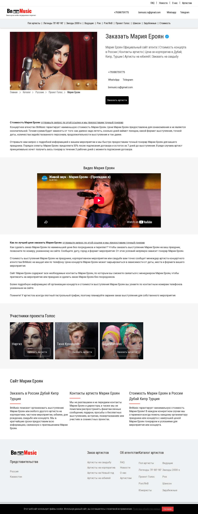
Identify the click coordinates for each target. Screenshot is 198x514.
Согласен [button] (168, 509)
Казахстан (16, 476)
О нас (175, 3)
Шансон (137, 23)
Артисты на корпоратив (101, 467)
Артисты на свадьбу (99, 462)
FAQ (152, 3)
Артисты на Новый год (100, 472)
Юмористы (145, 490)
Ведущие (89, 23)
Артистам (187, 3)
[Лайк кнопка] (87, 38)
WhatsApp (114, 79)
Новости (163, 3)
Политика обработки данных (147, 509)
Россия (14, 471)
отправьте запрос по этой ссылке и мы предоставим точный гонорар (82, 122)
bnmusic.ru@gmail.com (149, 12)
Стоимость (164, 23)
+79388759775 (121, 12)
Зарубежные (150, 23)
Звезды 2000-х (73, 23)
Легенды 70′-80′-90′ (53, 23)
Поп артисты (34, 23)
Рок (99, 23)
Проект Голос (123, 23)
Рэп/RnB (108, 23)
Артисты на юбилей (98, 478)
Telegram (185, 12)
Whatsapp (172, 12)
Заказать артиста (37, 352)
